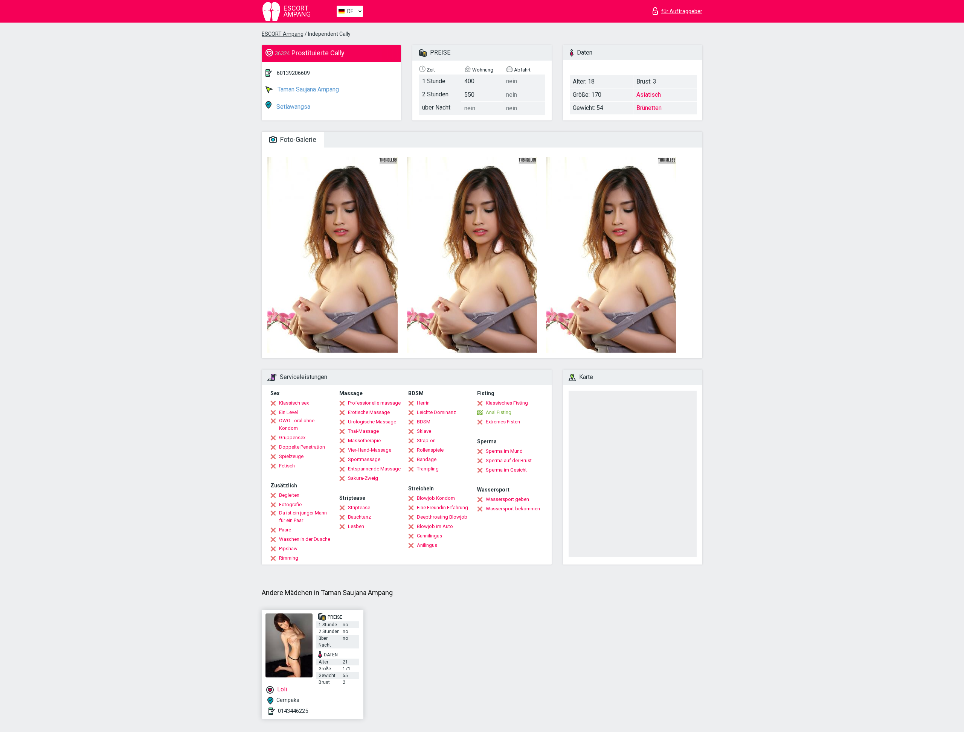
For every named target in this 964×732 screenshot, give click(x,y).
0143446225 (293, 711)
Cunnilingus (429, 536)
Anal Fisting (498, 412)
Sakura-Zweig (363, 478)
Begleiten (289, 495)
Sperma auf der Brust (509, 460)
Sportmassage (364, 459)
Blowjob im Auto (435, 526)
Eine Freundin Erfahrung (442, 507)
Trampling (428, 469)
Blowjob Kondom (436, 498)
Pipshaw (288, 548)
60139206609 (293, 73)
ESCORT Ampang (283, 34)
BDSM (423, 422)
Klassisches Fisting (507, 403)
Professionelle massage (374, 403)
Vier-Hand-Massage (369, 450)
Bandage (426, 459)
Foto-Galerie (297, 139)
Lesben (356, 526)
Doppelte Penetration (302, 447)
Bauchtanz (359, 517)
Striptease (359, 507)
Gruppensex (292, 437)
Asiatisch (648, 94)
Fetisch (287, 466)
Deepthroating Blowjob (442, 517)
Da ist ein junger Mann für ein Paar (303, 516)
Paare (285, 530)
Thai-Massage (363, 431)
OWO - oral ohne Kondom (296, 424)
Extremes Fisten (503, 422)
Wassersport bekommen (513, 508)
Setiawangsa (292, 106)
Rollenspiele (430, 450)
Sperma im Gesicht (506, 470)
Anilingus (427, 545)
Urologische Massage (372, 422)
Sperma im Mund (504, 451)
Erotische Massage (369, 412)
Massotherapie (364, 440)
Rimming (288, 558)
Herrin (423, 403)
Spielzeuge (291, 456)
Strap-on (426, 440)
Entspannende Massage (374, 469)
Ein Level (288, 412)
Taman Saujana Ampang (307, 89)
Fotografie (290, 504)
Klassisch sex (294, 403)
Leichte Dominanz (436, 412)
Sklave (424, 431)
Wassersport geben (507, 499)
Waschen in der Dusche (304, 539)
